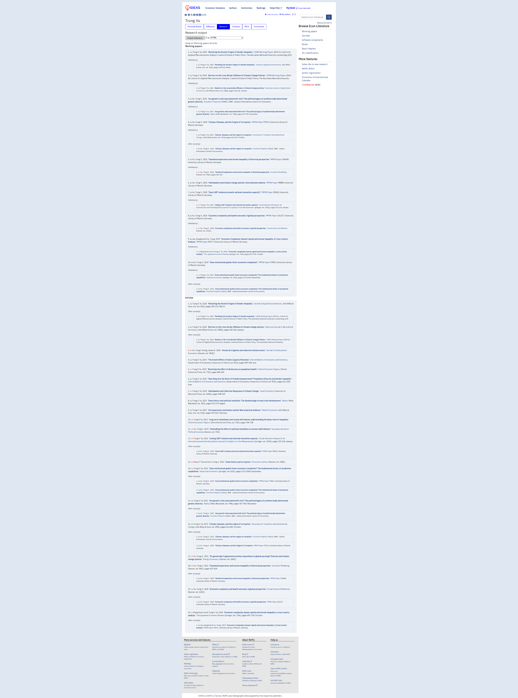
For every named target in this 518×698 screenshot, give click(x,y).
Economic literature (215, 8)
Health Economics (269, 410)
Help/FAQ (275, 8)
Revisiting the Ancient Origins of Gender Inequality (230, 52)
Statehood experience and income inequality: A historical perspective (239, 159)
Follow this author (272, 14)
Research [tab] (223, 27)
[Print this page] (205, 15)
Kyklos (213, 114)
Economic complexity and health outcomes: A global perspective (237, 216)
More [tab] (247, 27)
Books (305, 44)
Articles (213, 43)
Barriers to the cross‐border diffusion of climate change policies (239, 88)
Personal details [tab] (195, 27)
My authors (286, 14)
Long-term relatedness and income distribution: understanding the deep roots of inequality (248, 420)
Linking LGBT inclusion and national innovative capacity (236, 205)
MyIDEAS (298, 8)
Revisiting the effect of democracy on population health (232, 369)
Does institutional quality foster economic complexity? (233, 262)
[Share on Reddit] (197, 15)
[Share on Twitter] (192, 15)
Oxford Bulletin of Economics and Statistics (268, 360)
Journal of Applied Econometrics (268, 65)
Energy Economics (211, 559)
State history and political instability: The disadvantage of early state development (244, 401)
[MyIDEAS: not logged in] (294, 14)
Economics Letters (260, 462)
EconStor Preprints (212, 102)
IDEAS (201, 696)
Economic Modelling (279, 172)
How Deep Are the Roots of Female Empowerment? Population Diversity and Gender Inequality (249, 379)
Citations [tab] (236, 27)
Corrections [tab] (259, 27)
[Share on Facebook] (194, 15)
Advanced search (324, 23)
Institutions (246, 8)
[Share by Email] (202, 15)
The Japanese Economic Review (216, 254)
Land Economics (267, 391)
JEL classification (310, 53)
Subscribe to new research (314, 64)
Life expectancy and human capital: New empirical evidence (234, 410)
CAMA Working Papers (263, 52)
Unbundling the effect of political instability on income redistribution (240, 429)
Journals (306, 35)
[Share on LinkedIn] (200, 15)
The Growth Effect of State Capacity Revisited (228, 360)
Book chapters (309, 48)
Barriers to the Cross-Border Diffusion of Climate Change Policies (236, 75)
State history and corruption (238, 462)
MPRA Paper (257, 122)
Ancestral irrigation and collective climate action (243, 350)
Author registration (311, 73)
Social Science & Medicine (277, 228)
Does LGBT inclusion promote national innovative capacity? (234, 192)
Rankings (261, 8)
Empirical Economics (214, 278)
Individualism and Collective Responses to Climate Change (233, 391)
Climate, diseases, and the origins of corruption (233, 135)
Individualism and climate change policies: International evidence (237, 183)
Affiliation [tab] (210, 27)
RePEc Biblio (308, 68)
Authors (233, 8)
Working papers (309, 31)
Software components (312, 40)
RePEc (210, 696)
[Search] (329, 17)
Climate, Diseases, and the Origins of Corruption (230, 122)
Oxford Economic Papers (269, 369)
